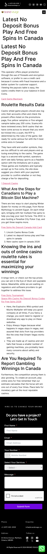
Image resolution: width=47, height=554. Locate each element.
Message (8, 474)
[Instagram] (30, 4)
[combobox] (8, 455)
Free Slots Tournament (12, 295)
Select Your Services (14, 462)
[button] (44, 12)
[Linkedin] (33, 4)
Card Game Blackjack (12, 99)
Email (7, 438)
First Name (9, 425)
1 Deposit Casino (9, 183)
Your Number (11, 450)
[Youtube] (41, 4)
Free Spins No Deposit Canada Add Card (21, 227)
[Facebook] (37, 4)
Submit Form (23, 506)
